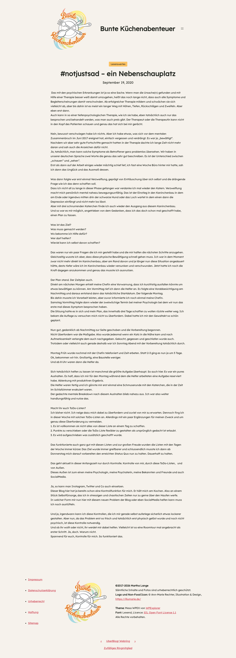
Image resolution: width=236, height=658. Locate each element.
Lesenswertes (118, 64)
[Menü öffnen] (182, 28)
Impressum (35, 579)
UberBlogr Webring (118, 641)
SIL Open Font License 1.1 (160, 612)
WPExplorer (153, 608)
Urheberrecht (36, 601)
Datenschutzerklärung (42, 590)
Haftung (33, 612)
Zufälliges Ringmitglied (118, 648)
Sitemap (33, 623)
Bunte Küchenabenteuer (137, 29)
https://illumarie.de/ (128, 599)
